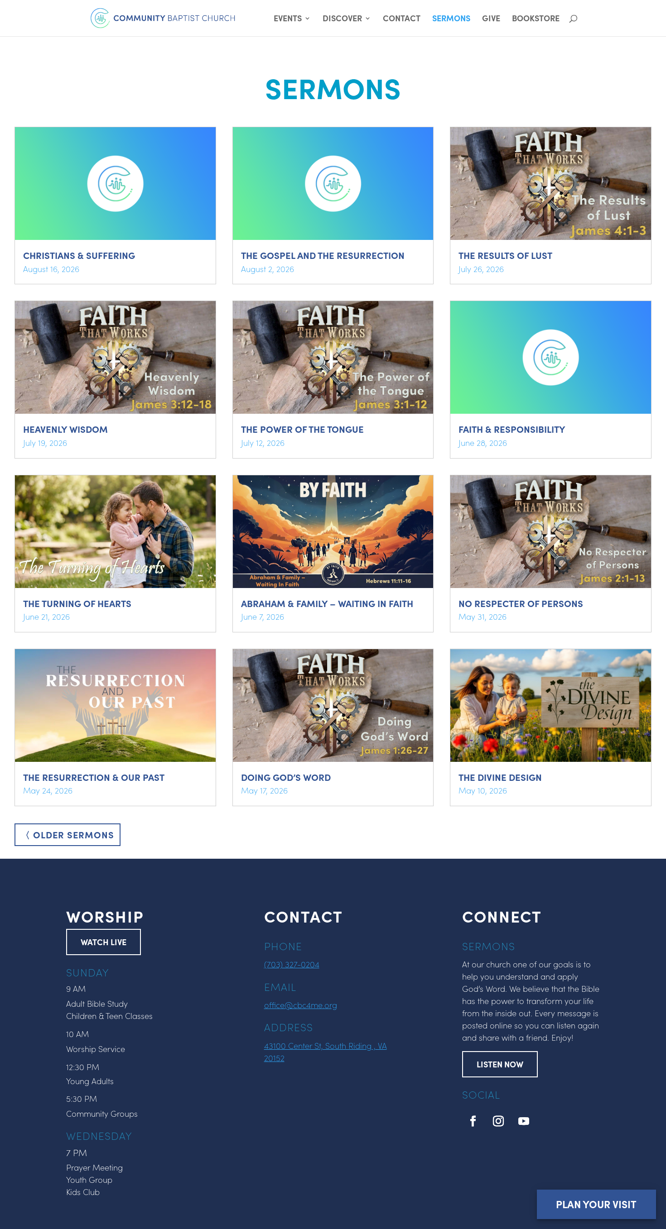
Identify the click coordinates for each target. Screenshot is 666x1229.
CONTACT (401, 19)
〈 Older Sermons (67, 834)
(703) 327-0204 (291, 964)
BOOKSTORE (536, 19)
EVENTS (288, 19)
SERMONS (451, 19)
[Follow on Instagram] (498, 1121)
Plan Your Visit (596, 1204)
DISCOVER (342, 19)
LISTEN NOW (500, 1064)
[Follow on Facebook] (473, 1121)
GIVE (491, 19)
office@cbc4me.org (300, 1004)
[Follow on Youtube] (524, 1121)
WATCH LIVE (103, 941)
